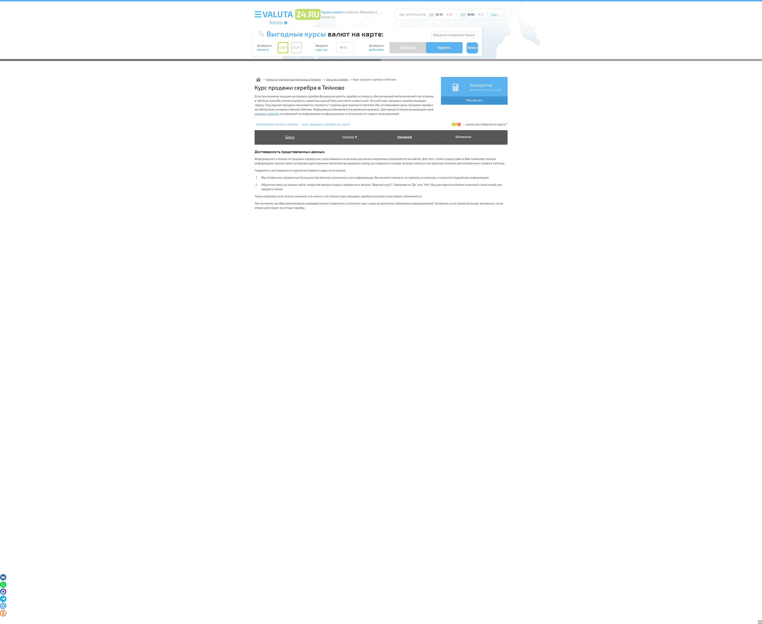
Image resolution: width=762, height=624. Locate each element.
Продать (408, 47)
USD (431, 14)
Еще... (495, 14)
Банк (289, 137)
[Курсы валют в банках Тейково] (258, 80)
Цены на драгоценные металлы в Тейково (293, 79)
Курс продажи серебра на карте (326, 124)
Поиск (472, 48)
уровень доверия (267, 114)
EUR (463, 14)
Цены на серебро (337, 79)
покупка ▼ (350, 137)
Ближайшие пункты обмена (277, 124)
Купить (444, 47)
